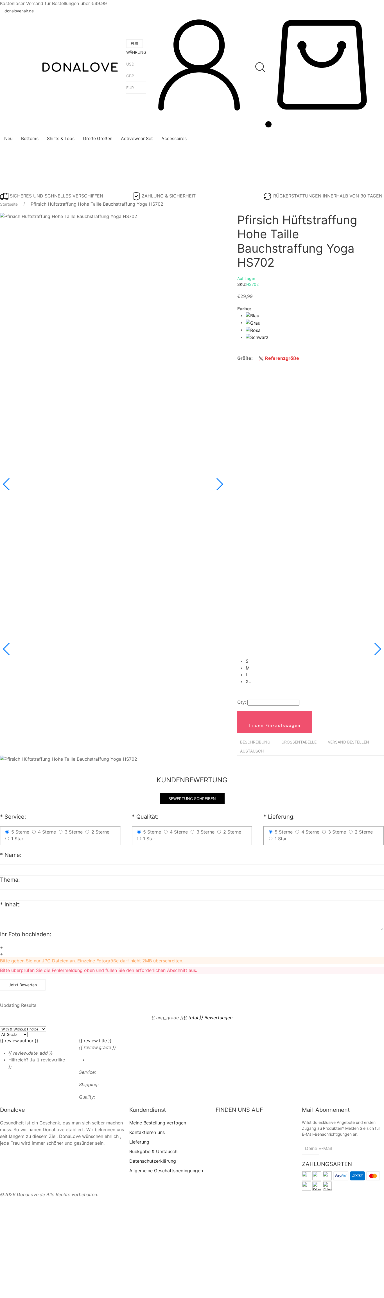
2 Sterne (232, 832)
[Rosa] (253, 330)
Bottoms (30, 138)
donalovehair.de (19, 10)
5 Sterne (284, 832)
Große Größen (97, 138)
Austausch (252, 751)
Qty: (241, 702)
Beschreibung (255, 742)
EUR (130, 87)
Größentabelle (299, 742)
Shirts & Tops (60, 138)
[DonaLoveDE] (80, 67)
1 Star (281, 838)
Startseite (9, 204)
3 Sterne (337, 832)
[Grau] (253, 322)
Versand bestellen (348, 742)
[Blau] (252, 315)
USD (130, 64)
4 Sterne (310, 832)
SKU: (248, 284)
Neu (8, 138)
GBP (130, 75)
